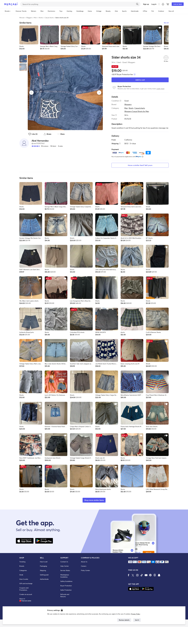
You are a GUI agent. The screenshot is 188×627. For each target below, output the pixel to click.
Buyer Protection (66, 586)
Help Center (64, 566)
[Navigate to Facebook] (128, 575)
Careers (83, 566)
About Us (84, 562)
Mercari (21, 18)
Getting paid (44, 575)
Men (35, 18)
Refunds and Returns (64, 595)
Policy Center (85, 570)
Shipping (43, 570)
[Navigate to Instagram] (137, 575)
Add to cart (140, 80)
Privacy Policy (135, 614)
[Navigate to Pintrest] (150, 575)
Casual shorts (49, 18)
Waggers (29, 18)
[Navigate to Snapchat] (159, 575)
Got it (137, 620)
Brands (21, 566)
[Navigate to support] (130, 562)
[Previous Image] (31, 93)
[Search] (137, 4)
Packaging (43, 566)
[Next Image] (99, 93)
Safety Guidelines (66, 581)
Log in (153, 4)
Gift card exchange (25, 583)
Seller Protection (65, 590)
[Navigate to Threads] (155, 575)
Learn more (160, 89)
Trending (22, 562)
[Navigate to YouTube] (146, 575)
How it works (23, 579)
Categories (23, 570)
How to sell (43, 562)
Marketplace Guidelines (64, 576)
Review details (124, 620)
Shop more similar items (94, 500)
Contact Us (64, 562)
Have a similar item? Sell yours (140, 165)
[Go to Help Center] (120, 101)
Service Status (65, 570)
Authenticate (44, 579)
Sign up (146, 4)
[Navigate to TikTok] (141, 575)
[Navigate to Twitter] (133, 575)
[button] (163, 4)
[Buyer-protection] (134, 74)
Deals (21, 575)
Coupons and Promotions (24, 589)
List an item (177, 4)
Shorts (41, 18)
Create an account (25, 594)
